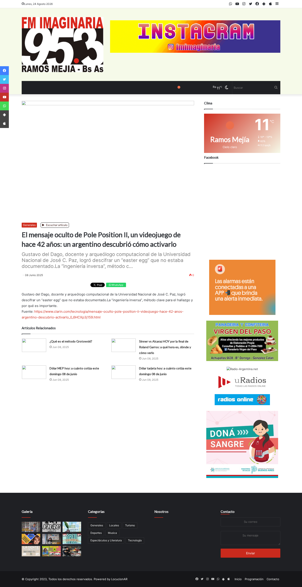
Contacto (228, 512)
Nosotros (161, 512)
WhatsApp (117, 284)
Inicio (238, 579)
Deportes (96, 532)
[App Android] (4, 114)
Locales (114, 525)
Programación (254, 579)
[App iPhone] (4, 123)
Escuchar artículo (56, 225)
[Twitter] (4, 79)
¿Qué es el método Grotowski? (71, 341)
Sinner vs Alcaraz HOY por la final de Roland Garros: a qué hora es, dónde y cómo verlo (165, 347)
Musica (112, 532)
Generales (29, 225)
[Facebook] (4, 70)
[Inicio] (62, 44)
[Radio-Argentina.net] (242, 369)
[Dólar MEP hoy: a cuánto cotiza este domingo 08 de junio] (34, 372)
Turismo (130, 525)
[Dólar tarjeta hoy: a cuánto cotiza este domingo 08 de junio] (123, 372)
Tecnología (135, 540)
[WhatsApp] (4, 106)
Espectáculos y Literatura (106, 540)
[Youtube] (4, 97)
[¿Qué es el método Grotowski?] (34, 345)
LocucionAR (119, 579)
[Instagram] (4, 88)
